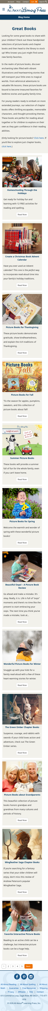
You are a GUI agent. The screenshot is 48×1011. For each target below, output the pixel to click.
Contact (26, 2)
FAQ (31, 992)
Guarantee (14, 988)
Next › (28, 966)
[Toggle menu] (3, 9)
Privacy (11, 992)
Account (11, 2)
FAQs (18, 2)
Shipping (44, 988)
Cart (33, 2)
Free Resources (29, 988)
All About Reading (8, 984)
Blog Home (24, 17)
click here (6, 146)
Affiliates (22, 992)
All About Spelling (28, 984)
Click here (39, 137)
